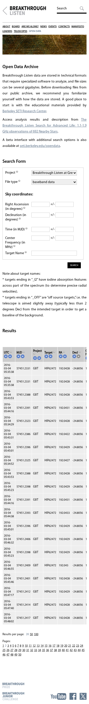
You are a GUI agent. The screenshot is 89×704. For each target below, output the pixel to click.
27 (11, 650)
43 (75, 650)
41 (67, 650)
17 (53, 645)
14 (42, 645)
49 (15, 654)
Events (52, 26)
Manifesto (77, 26)
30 (23, 650)
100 (36, 634)
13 (38, 645)
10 (26, 645)
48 (11, 654)
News (43, 26)
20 (65, 645)
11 (30, 645)
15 (45, 645)
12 (34, 645)
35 (43, 650)
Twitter (83, 696)
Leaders (7, 31)
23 (77, 645)
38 (55, 650)
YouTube (58, 696)
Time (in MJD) (15, 229)
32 (31, 650)
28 (15, 650)
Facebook (72, 696)
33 (35, 650)
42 (71, 650)
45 (83, 650)
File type (11, 182)
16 (49, 645)
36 (47, 650)
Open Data (35, 31)
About (6, 26)
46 (3, 654)
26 (7, 650)
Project (10, 173)
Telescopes (20, 31)
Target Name (15, 253)
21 (69, 645)
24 (81, 645)
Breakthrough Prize (13, 685)
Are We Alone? (30, 26)
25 (3, 650)
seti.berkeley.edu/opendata (40, 146)
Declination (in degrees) (15, 217)
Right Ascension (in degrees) (17, 207)
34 (39, 650)
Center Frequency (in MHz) (15, 242)
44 (79, 650)
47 (7, 654)
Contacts (64, 26)
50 (31, 634)
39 (59, 650)
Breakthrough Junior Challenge (13, 696)
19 (61, 645)
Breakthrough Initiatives (4, 10)
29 (19, 650)
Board (16, 26)
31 (27, 650)
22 (73, 645)
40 (63, 650)
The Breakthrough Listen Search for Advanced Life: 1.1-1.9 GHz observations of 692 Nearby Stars (44, 126)
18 (57, 645)
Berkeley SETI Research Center (24, 111)
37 (51, 650)
